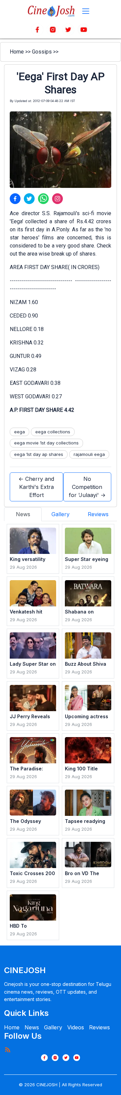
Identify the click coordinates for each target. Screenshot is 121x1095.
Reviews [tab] (98, 514)
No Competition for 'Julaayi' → (87, 486)
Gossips (42, 51)
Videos (75, 1027)
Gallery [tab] (60, 514)
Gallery (53, 1027)
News (32, 1027)
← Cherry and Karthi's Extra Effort (36, 486)
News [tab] (23, 514)
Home (17, 51)
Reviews (99, 1027)
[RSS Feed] (7, 1049)
